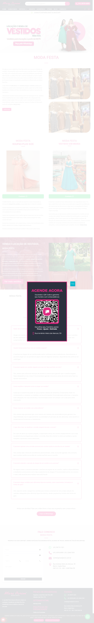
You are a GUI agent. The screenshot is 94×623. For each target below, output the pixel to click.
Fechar (72, 283)
